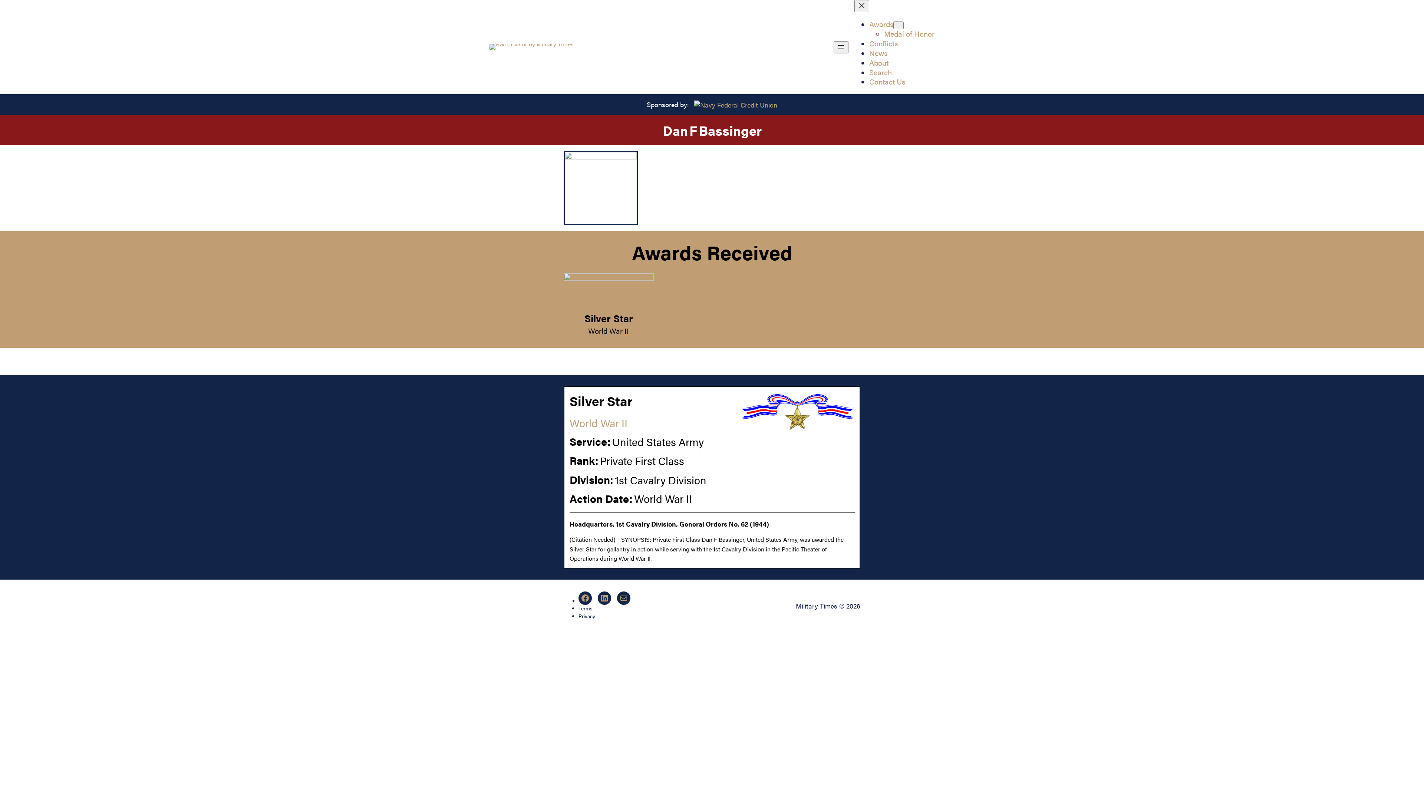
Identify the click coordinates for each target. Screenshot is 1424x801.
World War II (608, 330)
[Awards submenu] (898, 25)
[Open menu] (841, 47)
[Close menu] (861, 6)
